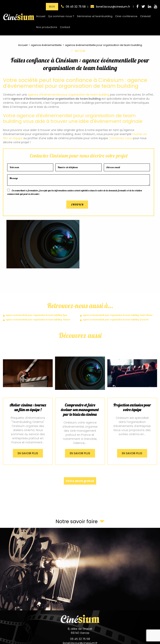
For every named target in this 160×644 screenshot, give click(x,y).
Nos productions (46, 27)
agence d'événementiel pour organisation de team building (68, 95)
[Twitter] (143, 6)
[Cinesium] (19, 20)
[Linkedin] (149, 6)
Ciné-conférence (126, 16)
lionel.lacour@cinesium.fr (113, 7)
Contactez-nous (120, 138)
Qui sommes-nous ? (61, 16)
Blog (52, 6)
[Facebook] (137, 6)
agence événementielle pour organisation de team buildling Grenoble (115, 319)
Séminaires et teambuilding (94, 16)
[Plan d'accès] (80, 569)
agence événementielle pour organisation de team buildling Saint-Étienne (117, 315)
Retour (80, 51)
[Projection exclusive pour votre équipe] (132, 408)
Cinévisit (145, 16)
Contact (65, 27)
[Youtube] (155, 6)
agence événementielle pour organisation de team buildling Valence (38, 319)
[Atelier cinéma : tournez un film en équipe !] (28, 408)
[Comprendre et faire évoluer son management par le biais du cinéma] (80, 408)
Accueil (40, 16)
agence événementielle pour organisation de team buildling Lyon (36, 315)
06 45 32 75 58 (76, 7)
